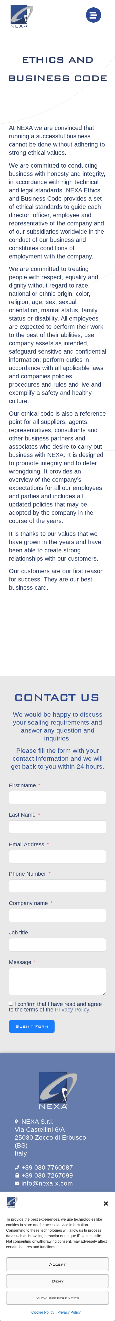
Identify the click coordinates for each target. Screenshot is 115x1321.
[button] (106, 1203)
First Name (22, 785)
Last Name (22, 815)
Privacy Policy (69, 1312)
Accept (57, 1264)
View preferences (57, 1298)
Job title (18, 933)
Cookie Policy (42, 1312)
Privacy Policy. (72, 1010)
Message (20, 962)
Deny (57, 1281)
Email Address (26, 844)
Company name (28, 903)
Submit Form (31, 1026)
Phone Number (27, 874)
